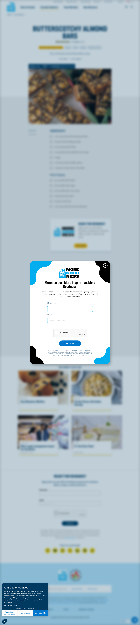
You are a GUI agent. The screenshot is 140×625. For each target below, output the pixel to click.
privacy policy (75, 355)
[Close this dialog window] (105, 265)
